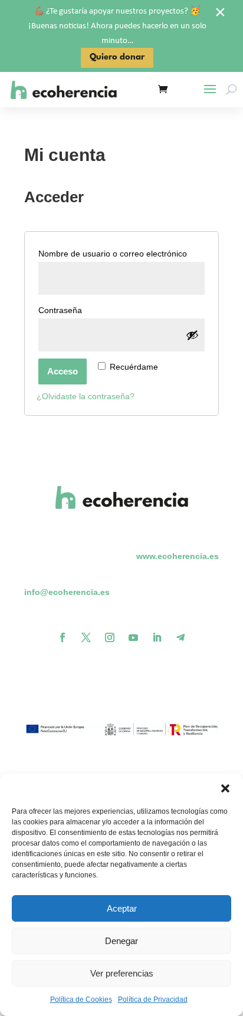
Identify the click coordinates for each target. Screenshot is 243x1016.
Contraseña (82, 310)
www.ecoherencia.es (177, 556)
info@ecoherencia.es (67, 592)
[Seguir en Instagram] (109, 637)
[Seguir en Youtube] (133, 637)
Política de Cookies (81, 999)
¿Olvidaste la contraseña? (85, 396)
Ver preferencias (121, 973)
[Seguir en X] (86, 637)
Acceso (62, 371)
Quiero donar (117, 57)
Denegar (121, 941)
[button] (225, 788)
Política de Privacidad (153, 999)
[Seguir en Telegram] (180, 637)
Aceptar (122, 908)
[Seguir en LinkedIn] (156, 637)
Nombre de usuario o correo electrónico (121, 253)
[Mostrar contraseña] (192, 334)
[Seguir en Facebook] (62, 637)
